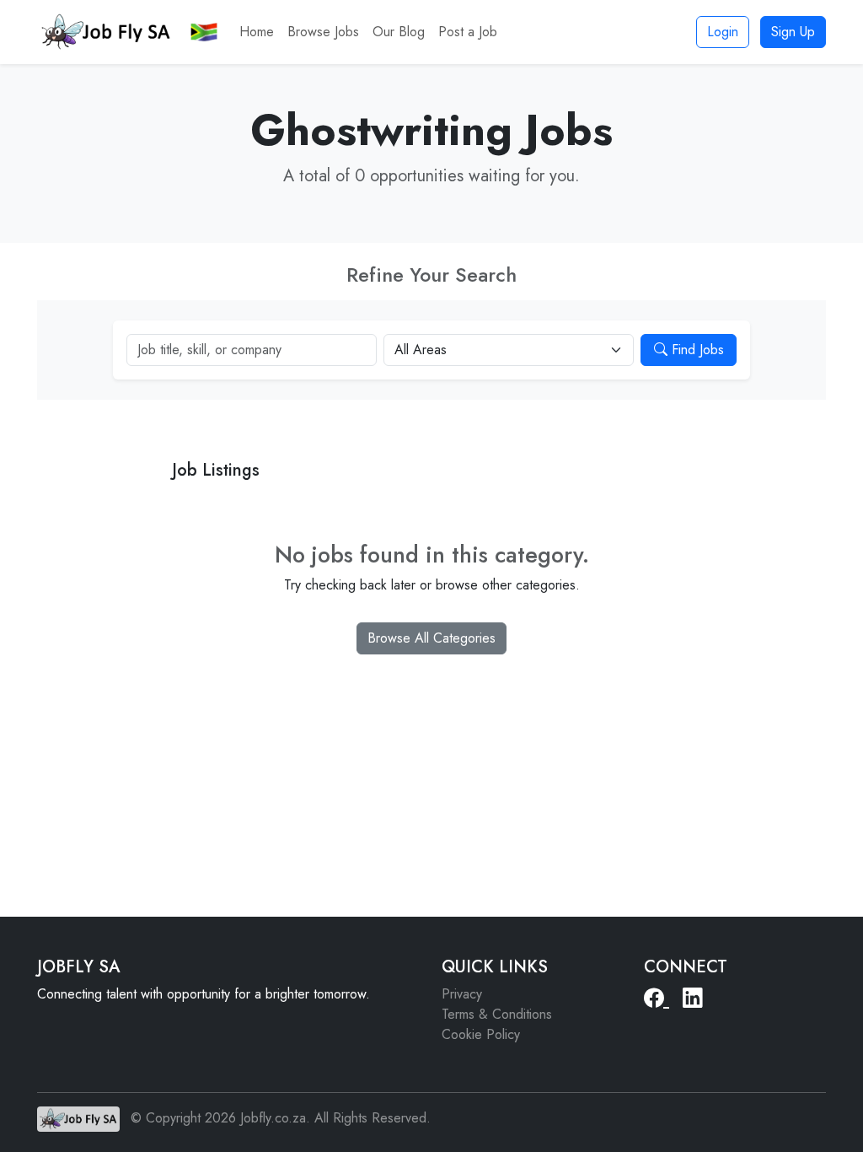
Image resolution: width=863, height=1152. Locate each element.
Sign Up (793, 31)
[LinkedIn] (692, 998)
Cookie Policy (481, 1034)
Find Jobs (695, 349)
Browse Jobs (323, 31)
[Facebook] (656, 998)
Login (722, 31)
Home (256, 31)
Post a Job (467, 31)
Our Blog (399, 31)
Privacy (462, 994)
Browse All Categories (431, 638)
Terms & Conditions (497, 1014)
